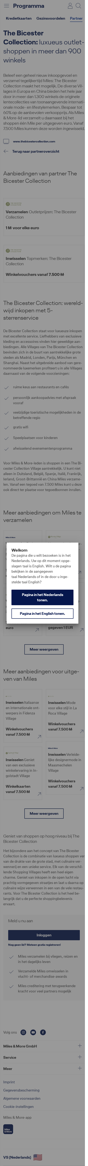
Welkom (19, 550)
